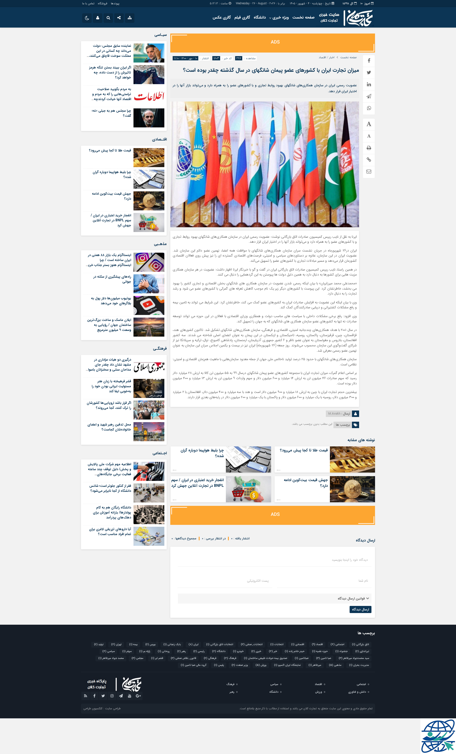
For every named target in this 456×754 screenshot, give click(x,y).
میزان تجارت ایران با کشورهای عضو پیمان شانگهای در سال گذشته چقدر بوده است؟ (271, 70)
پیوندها (115, 3)
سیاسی (108, 651)
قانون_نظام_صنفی (183, 658)
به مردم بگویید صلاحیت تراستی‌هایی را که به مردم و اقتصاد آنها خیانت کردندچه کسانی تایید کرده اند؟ (111, 97)
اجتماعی (337, 645)
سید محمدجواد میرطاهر (354, 658)
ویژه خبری (280, 17)
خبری (256, 651)
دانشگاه (260, 17)
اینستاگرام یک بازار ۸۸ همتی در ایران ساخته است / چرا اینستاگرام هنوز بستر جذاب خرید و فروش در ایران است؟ (108, 262)
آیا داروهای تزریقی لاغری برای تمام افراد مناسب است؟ (110, 532)
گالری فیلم (242, 17)
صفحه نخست (303, 17)
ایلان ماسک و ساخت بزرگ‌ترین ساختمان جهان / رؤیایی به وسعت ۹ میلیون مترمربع (109, 325)
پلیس (219, 665)
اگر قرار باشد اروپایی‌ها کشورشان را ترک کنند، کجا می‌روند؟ (109, 405)
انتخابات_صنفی (252, 645)
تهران (116, 645)
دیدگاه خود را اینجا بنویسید (350, 559)
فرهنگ (230, 658)
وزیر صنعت (240, 665)
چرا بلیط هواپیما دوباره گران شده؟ (202, 453)
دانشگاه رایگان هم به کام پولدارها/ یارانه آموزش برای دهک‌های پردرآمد (112, 512)
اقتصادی (297, 645)
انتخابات (277, 645)
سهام (127, 651)
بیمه (133, 645)
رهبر (181, 651)
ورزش (261, 665)
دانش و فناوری (357, 692)
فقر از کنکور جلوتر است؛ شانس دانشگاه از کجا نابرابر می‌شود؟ (110, 488)
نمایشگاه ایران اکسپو (287, 665)
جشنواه (341, 651)
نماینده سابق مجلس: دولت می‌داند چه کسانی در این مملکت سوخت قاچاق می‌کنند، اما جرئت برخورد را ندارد (110, 53)
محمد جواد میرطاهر (111, 658)
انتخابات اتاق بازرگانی (219, 645)
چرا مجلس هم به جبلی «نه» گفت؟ (111, 113)
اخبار (331, 57)
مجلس (137, 658)
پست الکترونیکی (258, 580)
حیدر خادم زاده (294, 651)
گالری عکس (222, 17)
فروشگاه (102, 3)
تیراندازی (362, 651)
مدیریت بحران (359, 665)
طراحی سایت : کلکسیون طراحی (102, 708)
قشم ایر (157, 658)
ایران (194, 645)
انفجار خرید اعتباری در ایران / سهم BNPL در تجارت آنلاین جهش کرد (197, 483)
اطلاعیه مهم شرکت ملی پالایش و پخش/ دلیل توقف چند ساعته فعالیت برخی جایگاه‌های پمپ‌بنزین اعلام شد (109, 472)
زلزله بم (144, 651)
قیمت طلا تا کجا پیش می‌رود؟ (304, 450)
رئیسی (198, 651)
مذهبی (335, 665)
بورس (150, 645)
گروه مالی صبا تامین (193, 665)
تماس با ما (88, 3)
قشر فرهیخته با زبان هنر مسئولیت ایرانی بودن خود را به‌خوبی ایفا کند (111, 386)
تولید (99, 645)
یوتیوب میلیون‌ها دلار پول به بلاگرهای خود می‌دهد (111, 301)
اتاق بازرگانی (360, 645)
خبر (273, 651)
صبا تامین (323, 658)
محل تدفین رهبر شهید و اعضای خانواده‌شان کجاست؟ (109, 427)
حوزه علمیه (320, 651)
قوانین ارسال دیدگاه (351, 598)
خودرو (238, 651)
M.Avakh (334, 413)
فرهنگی (210, 658)
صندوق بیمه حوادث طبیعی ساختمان (265, 658)
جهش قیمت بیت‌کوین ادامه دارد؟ (306, 483)
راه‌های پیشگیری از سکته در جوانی (112, 279)
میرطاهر (315, 665)
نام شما (363, 580)
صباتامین (302, 658)
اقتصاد (322, 57)
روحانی (164, 651)
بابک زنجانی (172, 645)
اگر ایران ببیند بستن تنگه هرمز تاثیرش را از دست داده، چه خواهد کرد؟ (110, 72)
